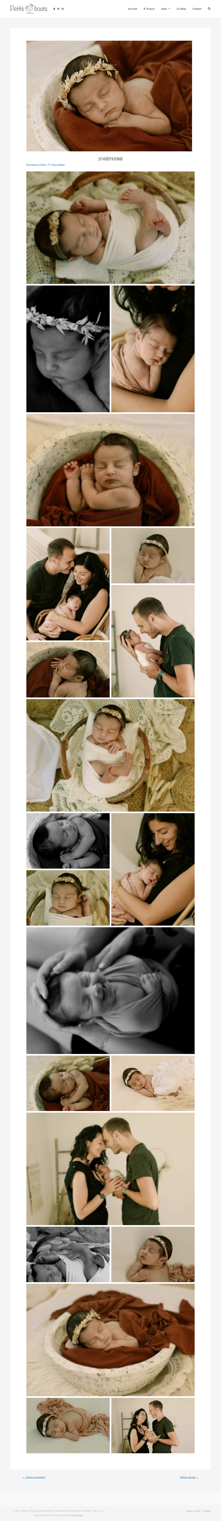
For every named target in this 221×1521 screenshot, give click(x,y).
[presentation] (168, 8)
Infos (164, 8)
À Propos (149, 8)
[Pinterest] (58, 9)
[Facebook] (54, 9)
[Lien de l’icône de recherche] (209, 9)
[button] (110, 227)
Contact (196, 8)
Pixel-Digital (77, 1515)
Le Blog (181, 8)
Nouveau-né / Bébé (36, 164)
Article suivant (189, 1477)
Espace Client (193, 1510)
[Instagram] (62, 9)
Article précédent (33, 1477)
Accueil (132, 8)
